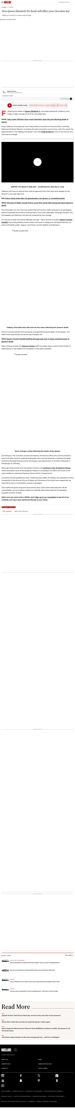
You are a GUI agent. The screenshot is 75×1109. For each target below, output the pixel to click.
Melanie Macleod (11, 91)
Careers (31, 1101)
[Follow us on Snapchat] (28, 1080)
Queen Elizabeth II (32, 111)
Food (11, 7)
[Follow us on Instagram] (10, 1075)
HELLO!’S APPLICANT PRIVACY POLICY (13, 1101)
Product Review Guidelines (46, 1101)
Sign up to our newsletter (45, 497)
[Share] (71, 99)
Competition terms (39, 1096)
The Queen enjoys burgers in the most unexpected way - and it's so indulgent (30, 1037)
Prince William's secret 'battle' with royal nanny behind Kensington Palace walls (35, 982)
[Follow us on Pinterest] (47, 1080)
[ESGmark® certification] (14, 1050)
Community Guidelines (33, 1091)
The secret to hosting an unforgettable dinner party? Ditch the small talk (32, 970)
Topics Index (43, 1068)
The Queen (7, 511)
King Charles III (47, 132)
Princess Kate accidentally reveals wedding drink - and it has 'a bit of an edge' (34, 991)
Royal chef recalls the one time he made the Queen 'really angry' (26, 1022)
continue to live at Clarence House (57, 468)
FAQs (40, 1059)
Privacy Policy (6, 1096)
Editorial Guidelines (56, 1096)
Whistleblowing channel (53, 1091)
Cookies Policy (17, 1091)
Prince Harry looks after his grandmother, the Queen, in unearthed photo (35, 198)
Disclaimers (5, 1091)
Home (4, 7)
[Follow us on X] (47, 1075)
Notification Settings (22, 1096)
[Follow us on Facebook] (28, 1075)
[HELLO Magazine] (7, 2)
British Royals (21, 511)
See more (68, 955)
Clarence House (28, 346)
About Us (4, 1059)
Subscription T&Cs (45, 1064)
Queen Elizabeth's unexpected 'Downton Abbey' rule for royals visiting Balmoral (35, 963)
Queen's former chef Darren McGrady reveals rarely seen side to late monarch (31, 1015)
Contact (4, 1068)
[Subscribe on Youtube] (10, 1080)
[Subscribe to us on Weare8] (65, 1080)
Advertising (5, 1064)
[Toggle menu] (2, 2)
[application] (37, 162)
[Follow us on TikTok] (65, 1075)
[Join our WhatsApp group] (10, 1085)
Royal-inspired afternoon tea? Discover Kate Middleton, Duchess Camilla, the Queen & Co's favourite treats (36, 1029)
